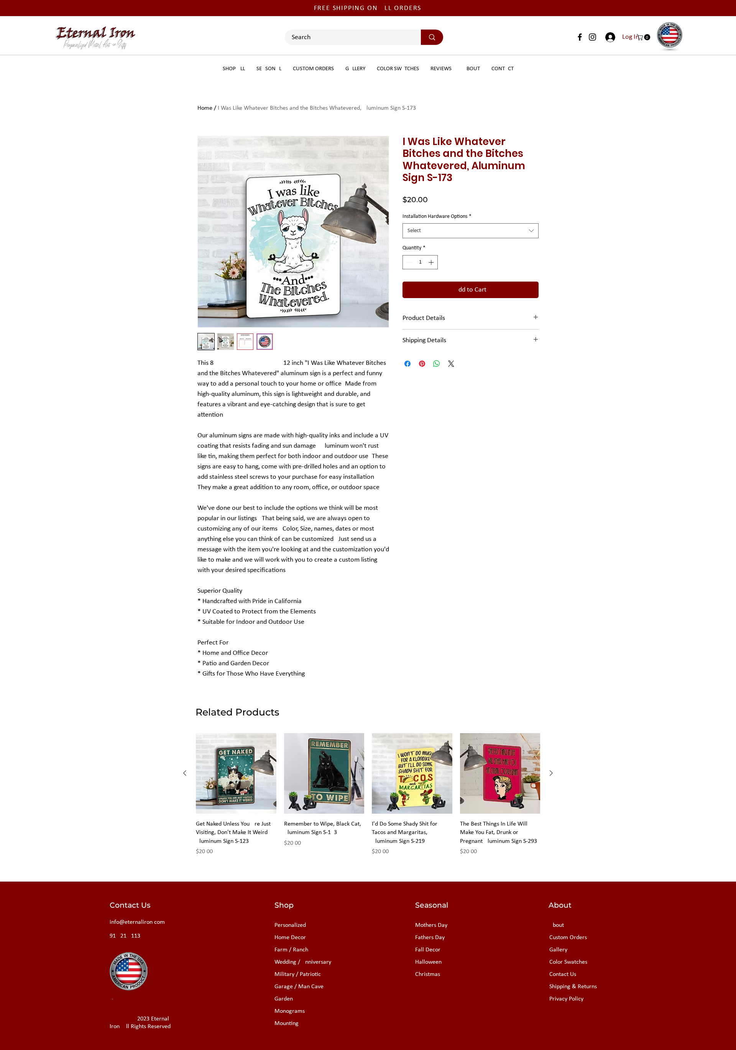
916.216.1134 (126, 936)
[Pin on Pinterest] (422, 363)
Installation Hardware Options (437, 216)
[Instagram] (592, 37)
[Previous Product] (184, 773)
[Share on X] (451, 363)
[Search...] (432, 37)
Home (204, 108)
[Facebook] (580, 37)
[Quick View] (236, 773)
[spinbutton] (420, 262)
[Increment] (432, 262)
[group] (368, 799)
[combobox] (470, 230)
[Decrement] (408, 262)
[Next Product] (551, 773)
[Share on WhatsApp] (436, 363)
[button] (644, 37)
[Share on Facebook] (407, 363)
